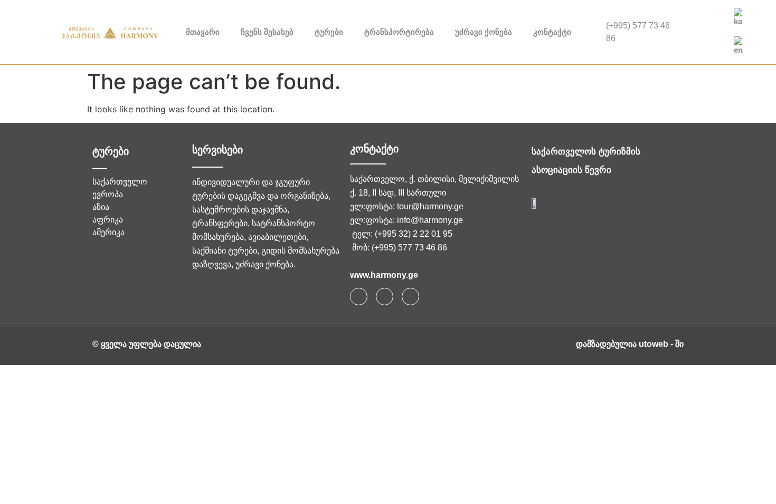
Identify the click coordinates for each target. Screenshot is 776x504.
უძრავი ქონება (483, 31)
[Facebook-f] (358, 296)
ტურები (329, 31)
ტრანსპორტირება (399, 31)
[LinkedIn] (701, 43)
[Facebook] (701, 22)
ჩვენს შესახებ (267, 31)
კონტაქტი (552, 31)
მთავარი (203, 31)
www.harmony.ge (384, 274)
